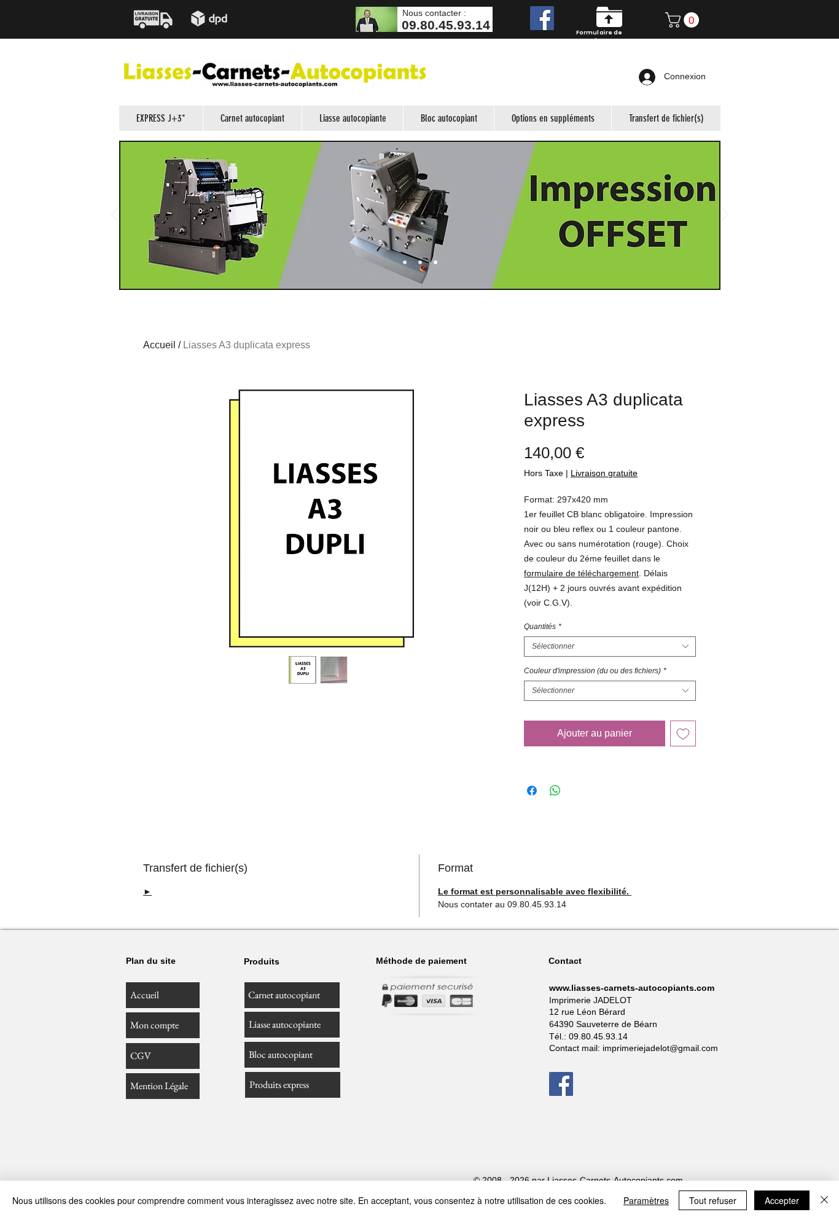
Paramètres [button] (646, 1200)
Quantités (542, 626)
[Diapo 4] (435, 262)
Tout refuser (712, 1200)
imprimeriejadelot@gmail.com (660, 1048)
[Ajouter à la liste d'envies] (683, 733)
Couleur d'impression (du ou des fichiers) (595, 671)
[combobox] (610, 646)
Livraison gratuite (604, 473)
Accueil (159, 345)
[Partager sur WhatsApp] (555, 790)
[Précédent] (114, 215)
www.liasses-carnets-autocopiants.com (631, 988)
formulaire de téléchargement (581, 573)
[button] (684, 20)
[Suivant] (725, 215)
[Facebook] (542, 18)
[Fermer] (824, 1200)
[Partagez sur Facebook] (532, 790)
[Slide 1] (405, 262)
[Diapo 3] (420, 262)
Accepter (782, 1200)
